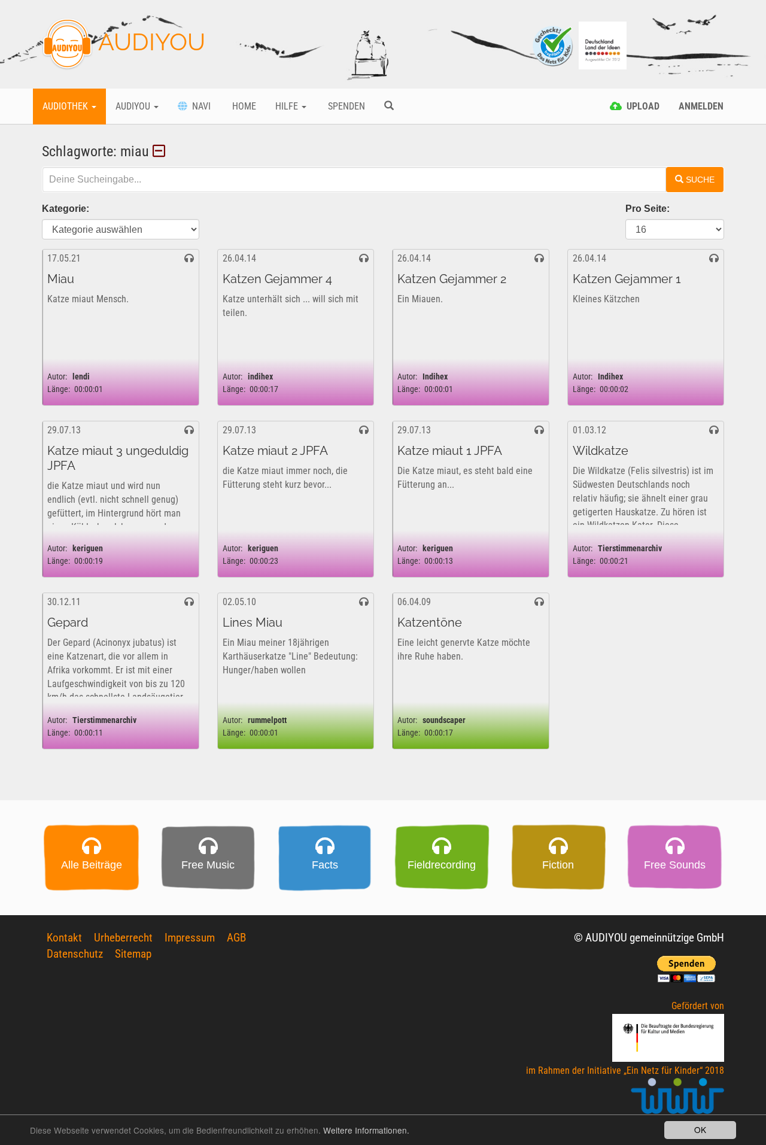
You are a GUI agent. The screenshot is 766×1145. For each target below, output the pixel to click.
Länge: (58, 389)
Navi (199, 106)
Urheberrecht (123, 937)
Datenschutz (75, 954)
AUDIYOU (149, 42)
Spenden (345, 106)
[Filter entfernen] (161, 151)
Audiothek (66, 106)
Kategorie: (65, 209)
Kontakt (64, 937)
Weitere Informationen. (366, 1130)
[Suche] (389, 106)
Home (243, 106)
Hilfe (287, 106)
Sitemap (133, 954)
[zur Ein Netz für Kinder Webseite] (677, 1101)
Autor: (57, 377)
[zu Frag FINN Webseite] (553, 45)
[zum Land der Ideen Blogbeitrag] (603, 45)
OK (700, 1129)
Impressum (190, 937)
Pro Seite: (647, 209)
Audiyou (134, 106)
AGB (236, 937)
